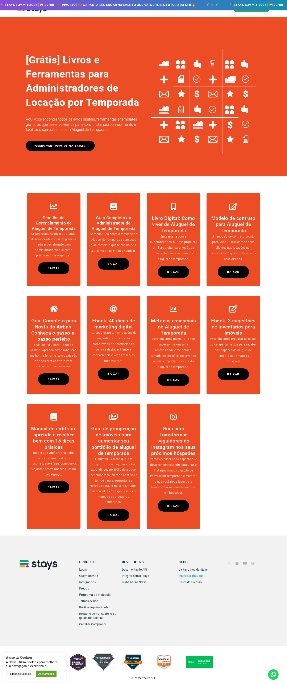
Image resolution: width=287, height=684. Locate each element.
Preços (84, 588)
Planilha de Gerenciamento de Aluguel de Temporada (54, 223)
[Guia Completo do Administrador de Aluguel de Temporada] (113, 206)
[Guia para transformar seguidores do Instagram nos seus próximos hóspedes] (173, 416)
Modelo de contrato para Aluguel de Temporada (233, 224)
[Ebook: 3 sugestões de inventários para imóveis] (233, 308)
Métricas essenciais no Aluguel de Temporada (173, 327)
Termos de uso (88, 601)
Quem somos (88, 576)
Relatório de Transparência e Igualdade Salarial (97, 616)
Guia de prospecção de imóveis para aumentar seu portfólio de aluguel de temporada (113, 441)
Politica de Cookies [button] (19, 673)
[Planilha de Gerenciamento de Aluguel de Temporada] (53, 206)
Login (83, 569)
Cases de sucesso (190, 582)
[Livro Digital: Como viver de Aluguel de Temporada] (173, 206)
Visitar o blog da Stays (193, 569)
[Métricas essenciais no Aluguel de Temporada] (173, 308)
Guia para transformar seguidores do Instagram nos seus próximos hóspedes (173, 441)
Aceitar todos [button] (46, 673)
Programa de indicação (95, 595)
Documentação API (134, 569)
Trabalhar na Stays (134, 582)
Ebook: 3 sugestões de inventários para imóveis (233, 327)
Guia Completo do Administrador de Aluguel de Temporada (114, 223)
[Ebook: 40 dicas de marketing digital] (113, 308)
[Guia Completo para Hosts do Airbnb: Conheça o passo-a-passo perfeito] (53, 308)
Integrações (87, 582)
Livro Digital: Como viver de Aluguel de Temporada (173, 224)
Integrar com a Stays (135, 576)
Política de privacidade (93, 607)
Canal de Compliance (93, 624)
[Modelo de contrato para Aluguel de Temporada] (233, 206)
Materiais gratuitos (191, 576)
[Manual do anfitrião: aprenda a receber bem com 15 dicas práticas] (53, 416)
